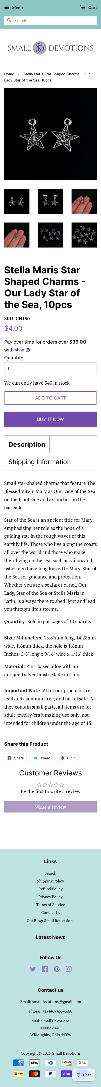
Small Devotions (66, 1053)
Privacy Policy (50, 896)
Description (26, 444)
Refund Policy (50, 888)
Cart (92, 7)
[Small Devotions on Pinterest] (57, 970)
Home (9, 74)
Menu (17, 7)
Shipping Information (39, 462)
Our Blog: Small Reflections (50, 920)
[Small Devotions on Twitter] (33, 970)
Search (50, 873)
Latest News (50, 937)
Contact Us (50, 912)
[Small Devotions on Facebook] (45, 970)
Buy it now (50, 419)
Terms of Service (50, 904)
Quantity (13, 357)
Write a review (50, 807)
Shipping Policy (50, 881)
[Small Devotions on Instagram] (68, 970)
